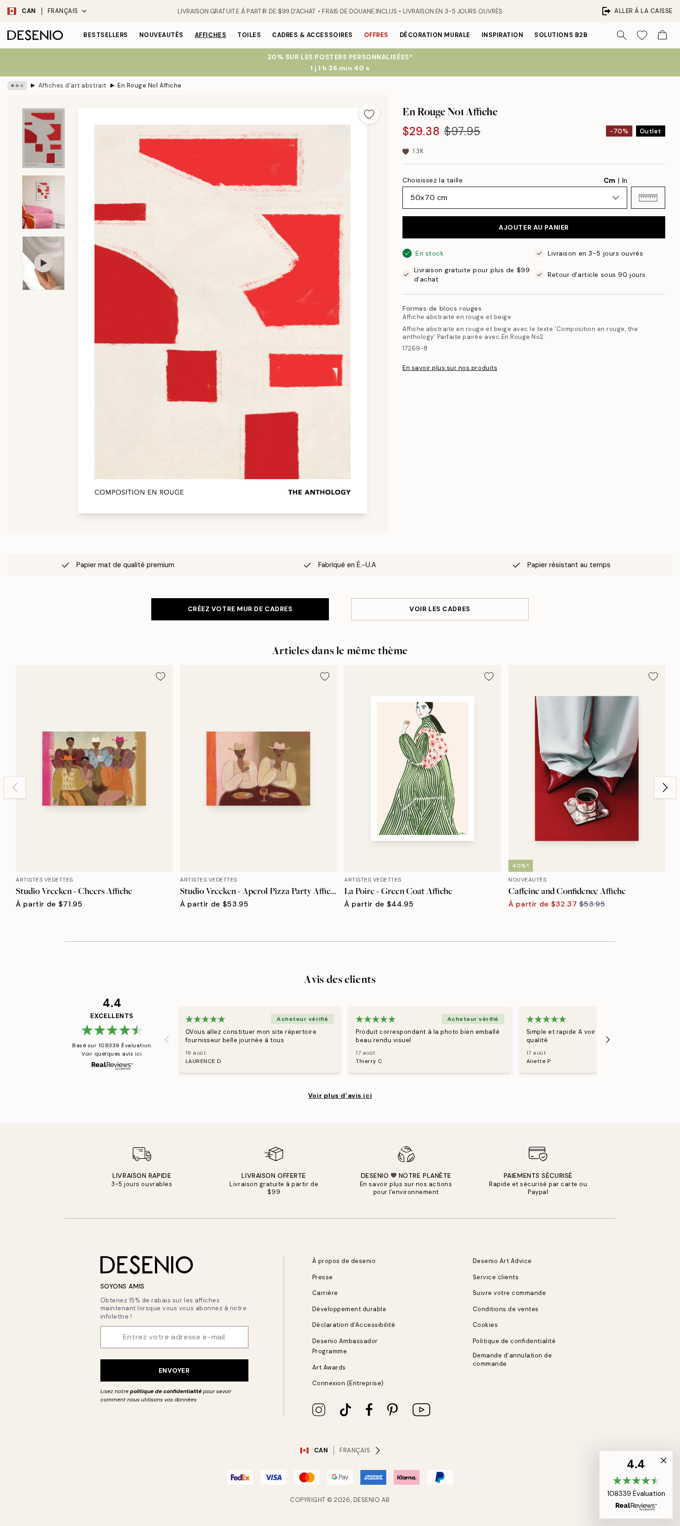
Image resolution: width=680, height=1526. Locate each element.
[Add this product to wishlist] (369, 113)
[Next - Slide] (665, 787)
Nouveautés (161, 35)
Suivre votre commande (509, 1293)
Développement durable (349, 1309)
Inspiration (503, 35)
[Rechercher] (622, 35)
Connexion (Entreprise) (348, 1383)
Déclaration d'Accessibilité (354, 1325)
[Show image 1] (43, 138)
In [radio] (624, 180)
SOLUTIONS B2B (560, 35)
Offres (376, 35)
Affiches (210, 35)
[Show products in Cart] (662, 35)
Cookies (485, 1325)
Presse (322, 1277)
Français (63, 11)
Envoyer (174, 1370)
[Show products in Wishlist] (642, 35)
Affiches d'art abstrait (72, 85)
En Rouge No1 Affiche (149, 85)
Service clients (496, 1277)
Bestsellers (105, 35)
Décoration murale (435, 35)
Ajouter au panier (534, 227)
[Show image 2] (43, 202)
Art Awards (329, 1367)
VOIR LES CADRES (439, 609)
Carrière (325, 1293)
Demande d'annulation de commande (512, 1359)
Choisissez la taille (432, 180)
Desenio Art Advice (502, 1261)
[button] (648, 198)
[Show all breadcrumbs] (17, 85)
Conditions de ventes (506, 1309)
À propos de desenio (344, 1261)
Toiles (249, 35)
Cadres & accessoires (312, 35)
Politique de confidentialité (514, 1341)
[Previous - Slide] (15, 787)
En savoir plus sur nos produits (449, 368)
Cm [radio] (609, 180)
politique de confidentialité (166, 1391)
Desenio (366, 1500)
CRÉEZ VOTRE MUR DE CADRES (240, 609)
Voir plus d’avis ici (340, 1095)
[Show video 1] (43, 263)
